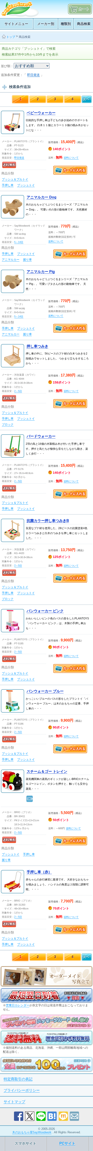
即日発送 (33, 75)
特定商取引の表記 (18, 1079)
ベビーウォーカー (41, 113)
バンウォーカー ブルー (45, 691)
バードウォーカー (41, 436)
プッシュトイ (26, 185)
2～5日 (18, 391)
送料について (71, 157)
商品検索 (24, 37)
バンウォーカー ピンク (45, 611)
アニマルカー (10, 259)
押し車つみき (37, 346)
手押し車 (8, 185)
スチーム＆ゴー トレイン (47, 771)
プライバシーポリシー (22, 1090)
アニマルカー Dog (41, 197)
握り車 (27, 259)
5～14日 (18, 242)
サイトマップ (14, 1102)
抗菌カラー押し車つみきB (48, 521)
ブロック (8, 424)
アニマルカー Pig (41, 272)
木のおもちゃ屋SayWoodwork (31, 1132)
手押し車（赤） (39, 872)
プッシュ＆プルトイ (15, 179)
